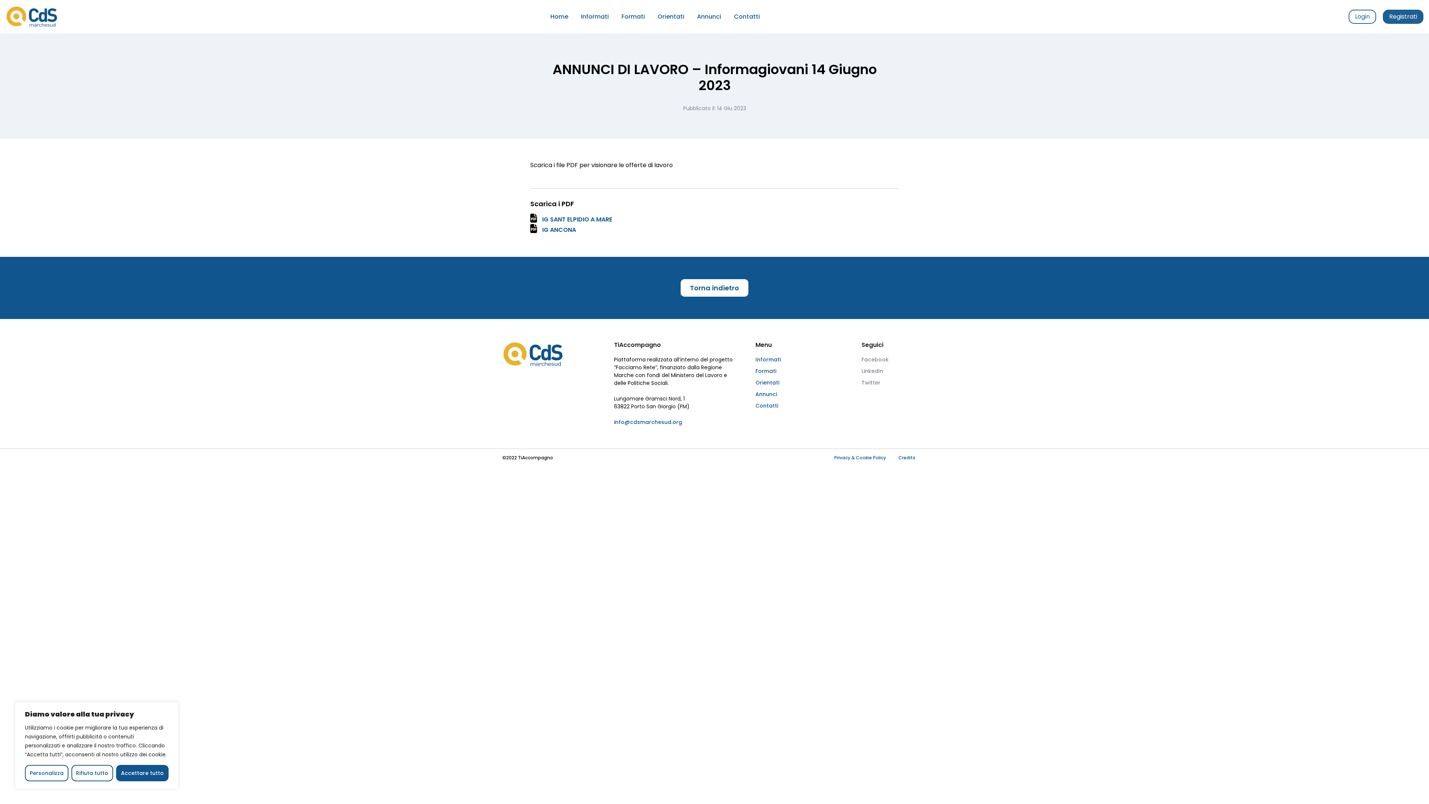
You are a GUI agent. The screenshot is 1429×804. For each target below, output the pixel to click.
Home (559, 16)
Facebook (875, 359)
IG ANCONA (559, 230)
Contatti (747, 16)
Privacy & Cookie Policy (860, 457)
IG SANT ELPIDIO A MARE (577, 219)
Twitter (870, 382)
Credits (906, 457)
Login (1362, 16)
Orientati (671, 16)
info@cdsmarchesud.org (648, 422)
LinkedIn (872, 371)
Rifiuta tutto (92, 773)
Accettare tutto (142, 773)
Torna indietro (714, 288)
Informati (595, 16)
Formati (633, 16)
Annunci (709, 16)
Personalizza (47, 773)
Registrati (1403, 16)
